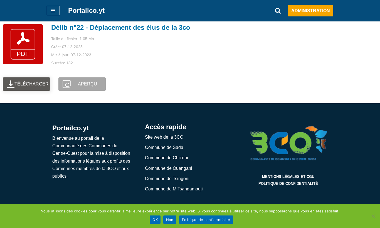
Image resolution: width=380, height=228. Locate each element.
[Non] (373, 216)
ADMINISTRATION (310, 10)
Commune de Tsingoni (167, 178)
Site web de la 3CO (164, 137)
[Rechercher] (278, 11)
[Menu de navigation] (53, 10)
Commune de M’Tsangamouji (174, 189)
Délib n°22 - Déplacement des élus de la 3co (120, 27)
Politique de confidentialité (288, 184)
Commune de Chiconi (166, 157)
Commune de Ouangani (168, 168)
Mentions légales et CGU (288, 177)
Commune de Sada (164, 147)
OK (155, 219)
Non (170, 219)
